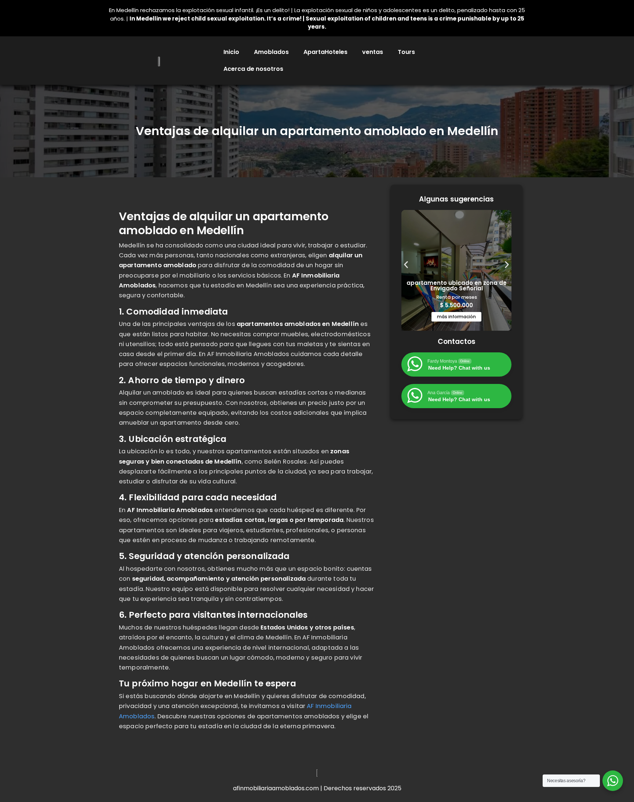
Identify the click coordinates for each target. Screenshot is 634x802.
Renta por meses (456, 297)
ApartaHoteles (325, 52)
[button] (406, 264)
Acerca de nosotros (253, 69)
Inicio (231, 52)
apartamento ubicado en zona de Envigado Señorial (457, 285)
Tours (406, 52)
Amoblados (271, 52)
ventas (372, 52)
